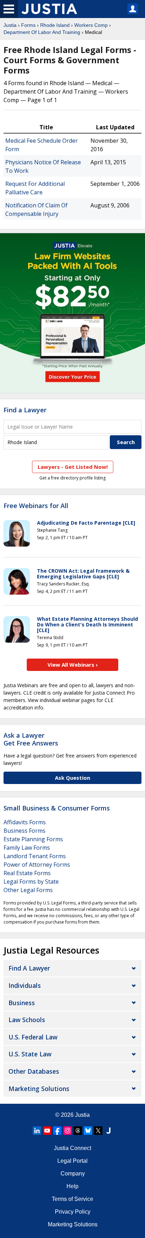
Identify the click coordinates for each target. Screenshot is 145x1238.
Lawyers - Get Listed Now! (73, 466)
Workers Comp (91, 25)
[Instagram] (67, 1130)
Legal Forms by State (31, 881)
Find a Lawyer (25, 410)
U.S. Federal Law (32, 1037)
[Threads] (78, 1130)
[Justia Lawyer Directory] (108, 1130)
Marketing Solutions (38, 1088)
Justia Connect (72, 1148)
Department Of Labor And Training (42, 32)
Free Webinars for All (36, 506)
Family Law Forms (27, 847)
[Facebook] (57, 1130)
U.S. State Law (29, 1054)
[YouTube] (47, 1130)
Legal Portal (72, 1161)
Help (72, 1186)
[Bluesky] (88, 1130)
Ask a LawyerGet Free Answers (31, 739)
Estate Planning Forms (33, 839)
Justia (10, 25)
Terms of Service (72, 1199)
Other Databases (33, 1071)
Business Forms (24, 831)
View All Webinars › (73, 664)
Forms (28, 25)
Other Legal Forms (28, 890)
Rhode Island (55, 25)
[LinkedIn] (37, 1130)
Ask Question (72, 777)
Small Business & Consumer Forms (57, 808)
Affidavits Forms (25, 822)
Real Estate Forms (27, 873)
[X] (98, 1130)
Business (21, 1002)
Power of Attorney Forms (37, 864)
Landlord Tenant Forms (35, 856)
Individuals (24, 985)
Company (73, 1174)
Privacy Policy (72, 1212)
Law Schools (26, 1019)
